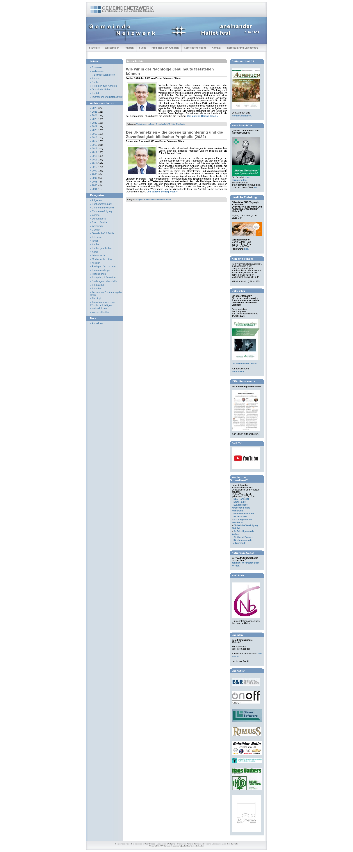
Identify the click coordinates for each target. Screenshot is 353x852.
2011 (94, 163)
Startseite (94, 47)
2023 (94, 119)
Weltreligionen (99, 308)
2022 (94, 123)
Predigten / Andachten (103, 266)
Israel (168, 200)
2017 (94, 141)
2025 (94, 112)
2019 (94, 134)
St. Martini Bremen (243, 537)
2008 (94, 174)
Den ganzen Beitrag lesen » (202, 116)
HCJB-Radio (240, 517)
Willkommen (112, 47)
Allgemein (140, 200)
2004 (94, 189)
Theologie (180, 124)
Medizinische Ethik (102, 259)
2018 (94, 137)
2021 (94, 126)
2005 (94, 185)
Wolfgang (171, 844)
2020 (94, 130)
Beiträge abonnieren (104, 75)
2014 (94, 152)
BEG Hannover (241, 499)
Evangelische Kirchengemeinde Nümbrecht (241, 508)
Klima (95, 252)
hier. (246, 249)
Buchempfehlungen (102, 204)
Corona (95, 215)
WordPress (150, 844)
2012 (94, 159)
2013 (94, 156)
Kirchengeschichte (102, 248)
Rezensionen (99, 274)
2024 (94, 115)
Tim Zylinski (232, 844)
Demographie (99, 218)
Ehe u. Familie (99, 222)
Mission (96, 263)
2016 (94, 145)
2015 (94, 148)
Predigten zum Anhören (165, 47)
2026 (94, 108)
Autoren (129, 47)
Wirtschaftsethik (100, 312)
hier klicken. (238, 372)
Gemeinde (97, 226)
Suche (142, 47)
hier (256, 187)
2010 (94, 167)
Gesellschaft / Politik (165, 124)
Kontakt (216, 47)
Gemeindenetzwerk (127, 7)
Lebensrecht (98, 255)
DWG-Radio (239, 502)
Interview (96, 237)
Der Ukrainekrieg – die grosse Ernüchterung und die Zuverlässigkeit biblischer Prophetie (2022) (174, 134)
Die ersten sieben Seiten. (245, 363)
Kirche (95, 244)
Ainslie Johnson (194, 844)
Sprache (96, 288)
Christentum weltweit (145, 124)
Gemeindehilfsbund (195, 47)
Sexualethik (98, 285)
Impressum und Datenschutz (242, 47)
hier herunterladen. (242, 116)
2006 (94, 181)
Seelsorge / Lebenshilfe (104, 281)
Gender (96, 230)
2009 (94, 170)
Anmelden (97, 323)
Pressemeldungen (101, 270)
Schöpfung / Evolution (103, 277)
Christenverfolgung (102, 211)
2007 (94, 178)
